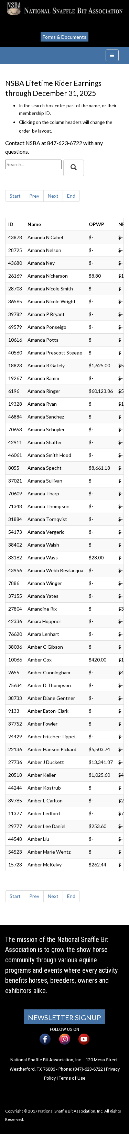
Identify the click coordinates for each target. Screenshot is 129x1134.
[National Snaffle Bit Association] (64, 9)
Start (15, 196)
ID (10, 224)
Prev (34, 196)
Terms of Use (72, 1078)
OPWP (96, 224)
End (71, 196)
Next (53, 196)
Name (34, 224)
